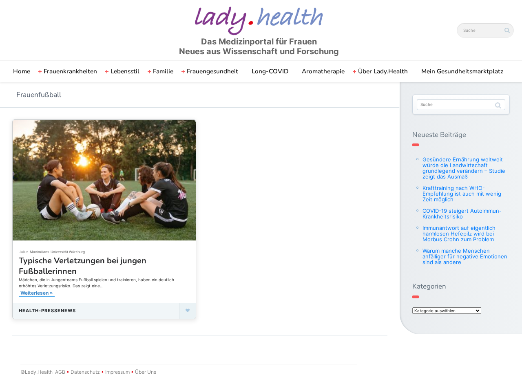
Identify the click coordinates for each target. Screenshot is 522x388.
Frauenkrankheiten (70, 71)
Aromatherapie (323, 71)
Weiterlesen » (36, 293)
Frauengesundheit (212, 71)
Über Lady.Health (383, 71)
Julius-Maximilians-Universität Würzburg (52, 252)
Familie (163, 71)
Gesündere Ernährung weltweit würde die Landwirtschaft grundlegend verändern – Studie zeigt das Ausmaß (463, 168)
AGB (60, 372)
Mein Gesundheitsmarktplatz (462, 71)
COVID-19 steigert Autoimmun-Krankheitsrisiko (462, 213)
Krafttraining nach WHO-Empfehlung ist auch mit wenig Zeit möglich (461, 194)
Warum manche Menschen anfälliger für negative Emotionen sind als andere (464, 256)
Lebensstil (125, 71)
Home (21, 71)
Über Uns (145, 372)
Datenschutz (85, 372)
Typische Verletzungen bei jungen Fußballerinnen (82, 266)
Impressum (117, 372)
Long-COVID (270, 71)
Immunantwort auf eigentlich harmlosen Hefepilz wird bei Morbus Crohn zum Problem (458, 233)
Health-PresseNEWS (47, 310)
